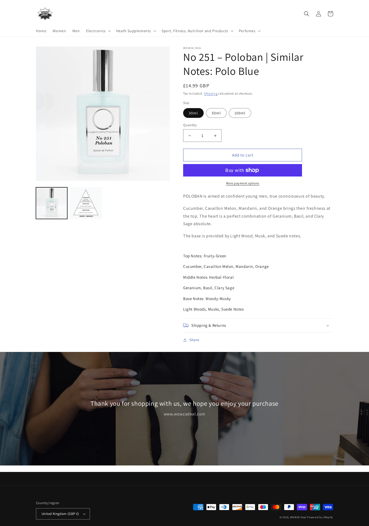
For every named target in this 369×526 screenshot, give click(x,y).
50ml (216, 113)
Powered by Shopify (320, 517)
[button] (98, 30)
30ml (193, 113)
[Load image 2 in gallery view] (85, 203)
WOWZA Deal (298, 517)
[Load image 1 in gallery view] (51, 203)
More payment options (242, 183)
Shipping (211, 93)
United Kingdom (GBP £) (60, 513)
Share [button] (194, 339)
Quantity (190, 125)
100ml (240, 113)
